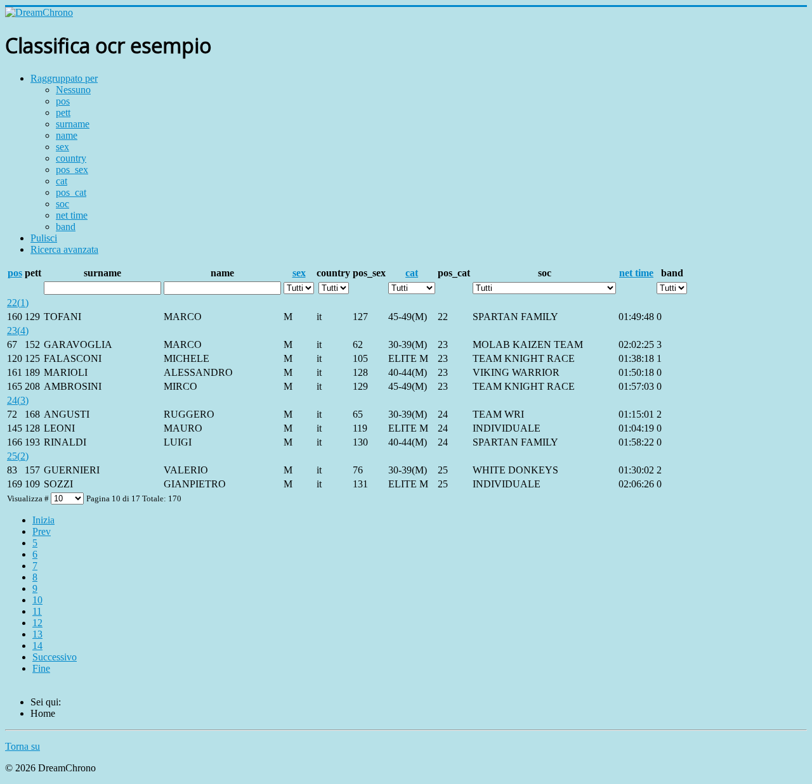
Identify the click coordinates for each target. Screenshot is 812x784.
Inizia (43, 520)
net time (72, 215)
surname (72, 124)
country (71, 158)
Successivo (54, 657)
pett (63, 112)
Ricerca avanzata (64, 249)
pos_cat (71, 192)
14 (37, 645)
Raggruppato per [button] (64, 78)
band (65, 226)
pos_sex (72, 169)
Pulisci (43, 238)
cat (61, 181)
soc (62, 203)
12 (37, 622)
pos (63, 101)
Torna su (22, 746)
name (66, 135)
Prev (41, 531)
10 (37, 599)
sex (62, 146)
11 (37, 611)
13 (37, 634)
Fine (41, 668)
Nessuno (73, 89)
